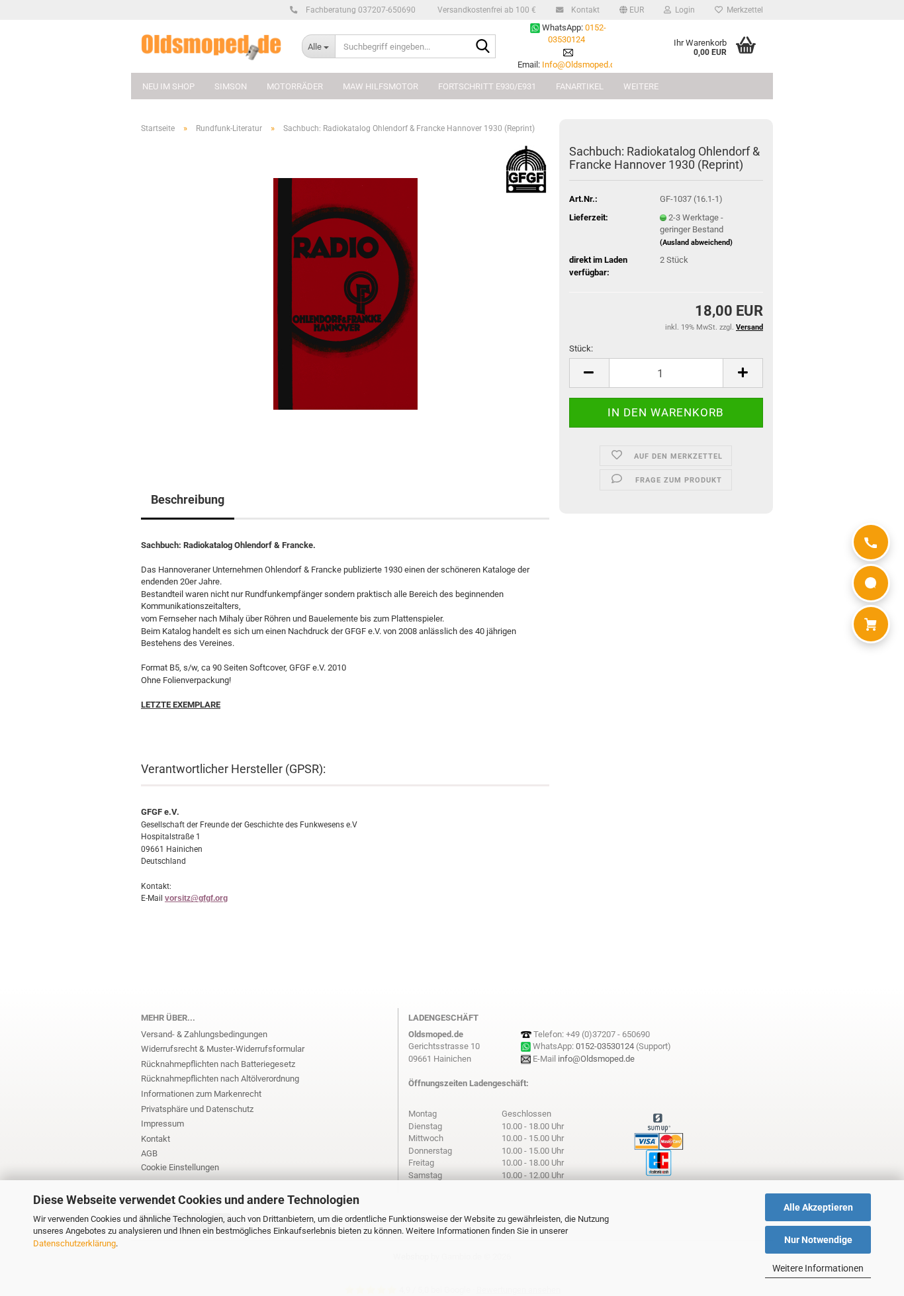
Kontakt (584, 10)
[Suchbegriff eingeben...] (483, 47)
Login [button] (683, 10)
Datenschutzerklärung (74, 1243)
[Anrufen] (871, 542)
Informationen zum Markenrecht (201, 1094)
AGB (149, 1153)
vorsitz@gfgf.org (196, 898)
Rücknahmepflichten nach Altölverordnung (220, 1079)
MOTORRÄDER (295, 86)
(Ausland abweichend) (696, 242)
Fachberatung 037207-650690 (360, 10)
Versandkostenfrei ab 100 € (485, 10)
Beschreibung (187, 499)
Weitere (640, 86)
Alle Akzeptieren (818, 1207)
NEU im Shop (168, 86)
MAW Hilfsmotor (380, 86)
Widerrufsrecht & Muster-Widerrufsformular (222, 1049)
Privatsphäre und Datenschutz (197, 1109)
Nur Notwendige (818, 1239)
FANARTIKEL (580, 86)
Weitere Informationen (818, 1268)
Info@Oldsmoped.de (580, 64)
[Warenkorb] (871, 624)
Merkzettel (743, 10)
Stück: (581, 348)
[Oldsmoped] (211, 46)
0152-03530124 (605, 1046)
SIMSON (230, 86)
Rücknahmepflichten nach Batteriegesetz (218, 1064)
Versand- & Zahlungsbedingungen (204, 1034)
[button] (632, 10)
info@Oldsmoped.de (596, 1059)
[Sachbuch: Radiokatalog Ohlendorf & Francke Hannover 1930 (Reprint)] (345, 293)
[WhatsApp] (871, 583)
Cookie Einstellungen (180, 1167)
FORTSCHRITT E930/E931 (487, 86)
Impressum (162, 1124)
